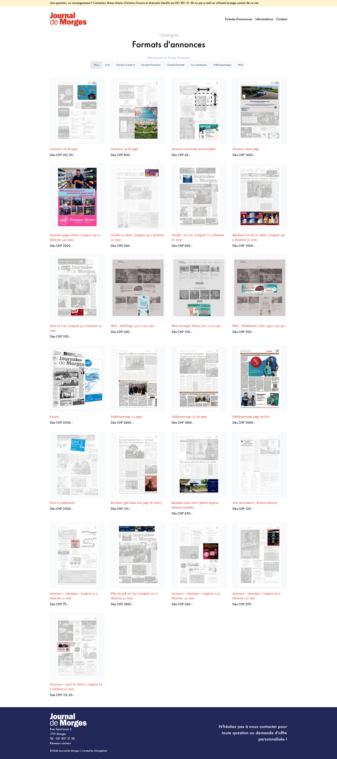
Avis (107, 65)
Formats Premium (151, 65)
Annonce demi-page (245, 149)
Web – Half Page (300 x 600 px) (132, 326)
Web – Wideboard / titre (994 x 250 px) (258, 326)
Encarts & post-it (125, 65)
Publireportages (222, 65)
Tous (96, 65)
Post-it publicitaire (62, 503)
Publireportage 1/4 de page (189, 416)
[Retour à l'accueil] (86, 720)
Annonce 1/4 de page (124, 149)
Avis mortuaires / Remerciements (255, 503)
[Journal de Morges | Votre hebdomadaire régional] (68, 19)
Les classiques (199, 65)
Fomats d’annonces (238, 19)
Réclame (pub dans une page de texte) (136, 503)
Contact (281, 19)
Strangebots (100, 750)
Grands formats (176, 65)
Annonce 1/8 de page (64, 149)
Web (240, 65)
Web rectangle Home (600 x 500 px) (196, 326)
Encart (54, 416)
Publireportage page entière (251, 416)
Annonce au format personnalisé (194, 149)
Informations (264, 19)
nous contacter (263, 727)
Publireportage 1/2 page (126, 416)
